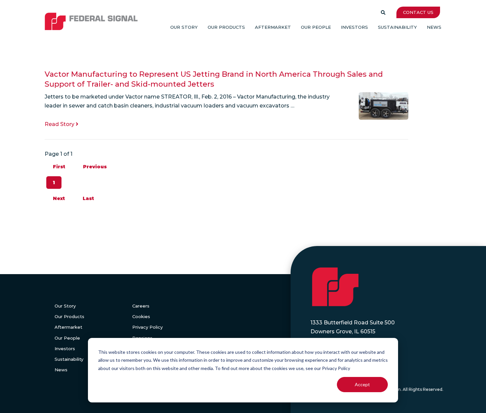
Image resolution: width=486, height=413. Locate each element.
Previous (95, 167)
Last (88, 198)
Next (59, 198)
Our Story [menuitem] (184, 27)
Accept (362, 384)
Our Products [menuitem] (226, 27)
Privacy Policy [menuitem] (147, 327)
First (59, 167)
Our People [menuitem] (316, 27)
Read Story (60, 124)
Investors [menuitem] (354, 27)
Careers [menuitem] (140, 306)
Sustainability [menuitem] (397, 27)
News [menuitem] (434, 27)
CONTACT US (418, 12)
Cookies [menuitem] (141, 316)
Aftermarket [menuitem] (273, 27)
